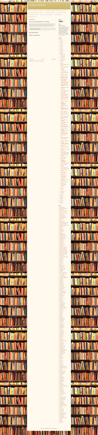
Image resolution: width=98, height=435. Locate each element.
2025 (60, 40)
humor (61, 309)
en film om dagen (62, 272)
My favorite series (63, 174)
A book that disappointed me (64, 116)
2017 (60, 52)
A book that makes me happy (64, 168)
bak (60, 220)
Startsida (29, 10)
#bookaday (61, 209)
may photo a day (62, 340)
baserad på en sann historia (63, 225)
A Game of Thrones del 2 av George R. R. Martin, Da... (64, 138)
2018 (60, 50)
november (62, 56)
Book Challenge (62, 183)
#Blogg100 (61, 207)
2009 (60, 202)
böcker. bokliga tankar (63, 256)
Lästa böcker (35, 10)
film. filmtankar (62, 290)
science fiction (62, 372)
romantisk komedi (62, 366)
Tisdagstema (61, 401)
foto (60, 297)
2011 (60, 200)
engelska (61, 278)
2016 (60, 53)
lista (60, 328)
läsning (61, 334)
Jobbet (60, 312)
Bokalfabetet (61, 233)
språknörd (61, 389)
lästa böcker (61, 336)
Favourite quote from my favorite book (64, 122)
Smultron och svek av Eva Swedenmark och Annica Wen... (64, 109)
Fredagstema (61, 298)
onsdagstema (61, 351)
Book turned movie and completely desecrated (64, 133)
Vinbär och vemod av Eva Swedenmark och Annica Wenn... (64, 85)
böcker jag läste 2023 (63, 254)
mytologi (61, 344)
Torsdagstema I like (62, 405)
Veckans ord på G (63, 178)
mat (60, 338)
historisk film (61, 306)
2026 (60, 39)
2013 (60, 197)
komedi (61, 321)
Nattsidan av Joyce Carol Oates (64, 99)
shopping (61, 378)
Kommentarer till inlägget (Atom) (39, 60)
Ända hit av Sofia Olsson (64, 112)
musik (60, 342)
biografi (61, 231)
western (61, 421)
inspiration (61, 310)
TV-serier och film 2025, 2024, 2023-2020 (35, 12)
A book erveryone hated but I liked (64, 73)
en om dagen (39, 29)
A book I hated (62, 145)
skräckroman (61, 384)
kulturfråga (61, 326)
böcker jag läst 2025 (62, 249)
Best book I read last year (64, 181)
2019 (60, 49)
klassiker (61, 320)
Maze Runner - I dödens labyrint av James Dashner (64, 143)
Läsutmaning (41, 10)
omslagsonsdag (62, 350)
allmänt (61, 219)
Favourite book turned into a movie (64, 114)
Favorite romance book (63, 111)
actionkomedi (61, 215)
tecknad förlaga (62, 399)
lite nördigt (61, 331)
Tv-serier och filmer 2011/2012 (33, 14)
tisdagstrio (61, 403)
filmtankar (61, 295)
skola (60, 382)
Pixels (61, 136)
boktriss (61, 243)
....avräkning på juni (63, 70)
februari (62, 191)
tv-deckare (61, 409)
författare (61, 300)
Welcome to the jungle (63, 164)
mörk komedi (61, 347)
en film (61, 271)
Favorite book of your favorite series (63, 173)
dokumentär (61, 265)
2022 (60, 45)
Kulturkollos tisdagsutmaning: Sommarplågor (63, 103)
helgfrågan (61, 304)
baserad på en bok (62, 223)
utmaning (61, 416)
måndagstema (61, 345)
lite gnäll (61, 329)
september (62, 58)
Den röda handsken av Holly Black (64, 65)
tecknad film (61, 398)
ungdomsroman (62, 412)
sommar (61, 387)
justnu (60, 316)
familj (60, 282)
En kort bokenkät (62, 158)
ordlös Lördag (62, 353)
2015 (60, 194)
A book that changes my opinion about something (64, 82)
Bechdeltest (61, 226)
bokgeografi (61, 237)
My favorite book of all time (64, 66)
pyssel (60, 361)
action (60, 214)
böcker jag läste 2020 (63, 251)
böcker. (61, 255)
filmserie (61, 294)
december (62, 54)
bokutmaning (61, 244)
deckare (61, 260)
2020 (60, 47)
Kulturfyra (61, 327)
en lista (36, 29)
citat (60, 259)
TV (60, 407)
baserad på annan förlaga (63, 222)
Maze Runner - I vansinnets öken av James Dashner (64, 97)
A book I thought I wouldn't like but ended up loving (64, 153)
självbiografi (61, 381)
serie (60, 375)
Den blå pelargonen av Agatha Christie (63, 176)
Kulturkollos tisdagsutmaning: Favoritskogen (63, 160)
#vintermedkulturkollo (63, 212)
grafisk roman (62, 303)
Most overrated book (63, 157)
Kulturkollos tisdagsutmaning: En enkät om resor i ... (64, 130)
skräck (60, 383)
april (61, 188)
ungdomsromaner (62, 414)
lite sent (61, 332)
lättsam (61, 337)
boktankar (33, 29)
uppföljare (61, 415)
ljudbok (61, 333)
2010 (60, 201)
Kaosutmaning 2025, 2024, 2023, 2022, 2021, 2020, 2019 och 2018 (56, 10)
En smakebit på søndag (63, 277)
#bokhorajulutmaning (63, 208)
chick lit (61, 258)
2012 (60, 198)
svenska (61, 394)
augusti (62, 60)
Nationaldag (62, 165)
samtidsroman (62, 371)
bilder (60, 228)
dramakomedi (62, 267)
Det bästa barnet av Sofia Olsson (64, 118)
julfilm (61, 315)
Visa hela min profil (61, 35)
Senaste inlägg (31, 59)
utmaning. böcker (62, 417)
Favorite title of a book (63, 74)
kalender (61, 317)
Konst (60, 322)
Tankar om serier (62, 396)
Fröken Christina (37, 4)
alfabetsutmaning (62, 217)
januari (62, 192)
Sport (60, 388)
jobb (60, 311)
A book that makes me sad (64, 167)
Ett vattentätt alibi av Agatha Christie (64, 149)
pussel (60, 360)
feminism (61, 288)
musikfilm (61, 343)
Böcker (61, 245)
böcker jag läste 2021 (63, 253)
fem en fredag (62, 287)
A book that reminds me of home (64, 147)
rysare (60, 368)
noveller (61, 348)
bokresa (61, 240)
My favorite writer (63, 134)
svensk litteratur (62, 393)
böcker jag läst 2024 (62, 248)
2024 (60, 42)
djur (60, 264)
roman (60, 364)
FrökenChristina (62, 25)
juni (61, 63)
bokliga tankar (62, 238)
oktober (62, 57)
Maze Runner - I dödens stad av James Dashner (64, 78)
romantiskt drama (62, 367)
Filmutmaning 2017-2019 (32, 16)
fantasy (61, 284)
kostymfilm (61, 323)
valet (60, 418)
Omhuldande (62, 69)
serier (60, 376)
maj (61, 187)
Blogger (56, 428)
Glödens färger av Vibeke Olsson (64, 155)
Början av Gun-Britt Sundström (63, 185)
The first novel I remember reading (64, 106)
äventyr (61, 422)
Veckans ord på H (63, 151)
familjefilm (61, 283)
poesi (60, 359)
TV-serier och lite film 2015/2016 (49, 12)
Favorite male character (63, 128)
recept (60, 362)
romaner (61, 365)
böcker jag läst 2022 (62, 247)
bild (60, 227)
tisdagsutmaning (62, 404)
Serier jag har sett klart (63, 75)
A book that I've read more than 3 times (64, 180)
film (60, 289)
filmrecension (61, 293)
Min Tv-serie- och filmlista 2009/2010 (46, 14)
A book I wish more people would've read (64, 91)
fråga (60, 299)
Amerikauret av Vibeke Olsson (63, 170)
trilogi (60, 406)
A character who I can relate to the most (64, 88)
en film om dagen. (62, 273)
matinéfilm (61, 339)
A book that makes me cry (64, 101)
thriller (61, 400)
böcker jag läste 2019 (63, 250)
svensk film (61, 392)
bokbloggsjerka (62, 234)
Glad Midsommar (63, 93)
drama (60, 266)
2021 (60, 46)
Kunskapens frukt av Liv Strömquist (64, 120)
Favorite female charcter (64, 124)
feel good (61, 286)
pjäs (60, 355)
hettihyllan (61, 305)
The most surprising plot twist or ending (64, 80)
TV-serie (61, 410)
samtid (61, 370)
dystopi (61, 270)
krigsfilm (61, 325)
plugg (60, 356)
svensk (61, 390)
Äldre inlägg (53, 59)
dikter (60, 261)
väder (60, 420)
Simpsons (61, 379)
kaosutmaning (62, 318)
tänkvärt (61, 411)
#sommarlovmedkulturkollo (64, 210)
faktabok (61, 281)
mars (61, 190)
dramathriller (61, 269)
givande (61, 301)
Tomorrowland (62, 89)
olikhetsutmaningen (62, 349)
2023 (60, 43)
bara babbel (61, 221)
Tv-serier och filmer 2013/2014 (61, 12)
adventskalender (62, 216)
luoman (50, 428)
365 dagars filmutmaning (58, 14)
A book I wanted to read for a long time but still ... (64, 95)
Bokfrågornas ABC (62, 236)
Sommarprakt (62, 68)
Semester (61, 373)
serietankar (61, 377)
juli (61, 61)
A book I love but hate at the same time (64, 141)
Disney (61, 262)
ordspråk (61, 354)
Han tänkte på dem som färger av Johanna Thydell (64, 126)
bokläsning (61, 239)
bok (60, 232)
